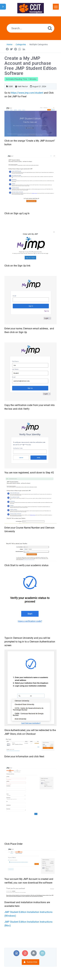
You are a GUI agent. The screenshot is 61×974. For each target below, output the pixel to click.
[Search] (50, 28)
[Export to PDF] (25, 953)
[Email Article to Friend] (42, 953)
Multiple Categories (38, 44)
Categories (21, 44)
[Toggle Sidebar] (3, 7)
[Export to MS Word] (16, 953)
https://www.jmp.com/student (27, 92)
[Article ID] (7, 86)
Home (9, 44)
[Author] (16, 86)
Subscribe (31, 962)
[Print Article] (33, 953)
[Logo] (30, 8)
